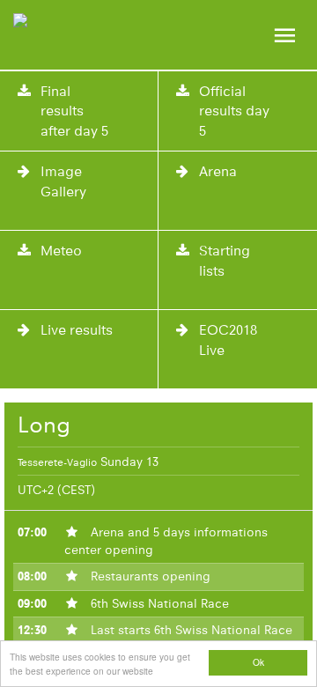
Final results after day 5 (74, 111)
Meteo (61, 250)
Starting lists (224, 260)
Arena (218, 171)
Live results (77, 329)
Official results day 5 (234, 111)
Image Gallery (63, 181)
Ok (258, 662)
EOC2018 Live (228, 339)
